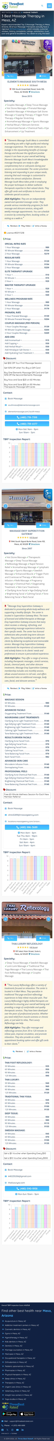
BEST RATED (6, 12)
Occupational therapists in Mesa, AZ (19, 1358)
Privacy (5, 1433)
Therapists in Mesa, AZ (14, 1383)
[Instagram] (12, 1429)
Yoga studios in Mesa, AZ (15, 1399)
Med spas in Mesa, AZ (13, 1354)
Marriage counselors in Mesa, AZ (18, 1350)
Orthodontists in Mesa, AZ (15, 1362)
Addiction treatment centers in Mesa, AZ (21, 1325)
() (33, 85)
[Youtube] (17, 1429)
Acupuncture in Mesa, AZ (15, 1321)
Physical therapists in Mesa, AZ (17, 1374)
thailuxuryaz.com (16, 1182)
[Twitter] (7, 1429)
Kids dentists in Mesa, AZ (15, 1341)
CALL (11, 76)
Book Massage (15, 398)
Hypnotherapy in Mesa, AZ (15, 1337)
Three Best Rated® (25, 1439)
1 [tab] (22, 519)
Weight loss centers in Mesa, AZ (18, 1395)
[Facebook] (2, 1429)
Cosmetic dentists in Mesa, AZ (17, 1329)
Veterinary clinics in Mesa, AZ (17, 1391)
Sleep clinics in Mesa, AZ (14, 1378)
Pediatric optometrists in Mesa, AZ (19, 1366)
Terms (14, 1433)
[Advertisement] (27, 1275)
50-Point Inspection (18, 29)
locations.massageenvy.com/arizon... (24, 821)
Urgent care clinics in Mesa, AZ (17, 1387)
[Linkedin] (22, 1429)
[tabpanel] (27, 58)
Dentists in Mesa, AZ (13, 1346)
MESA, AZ (16, 12)
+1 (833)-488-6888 (18, 1425)
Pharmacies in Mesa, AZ (14, 1370)
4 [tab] (28, 519)
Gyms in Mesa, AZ (12, 1333)
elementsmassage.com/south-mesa (24, 411)
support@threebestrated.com (21, 1421)
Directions (35, 92)
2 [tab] (24, 519)
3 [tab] (26, 519)
